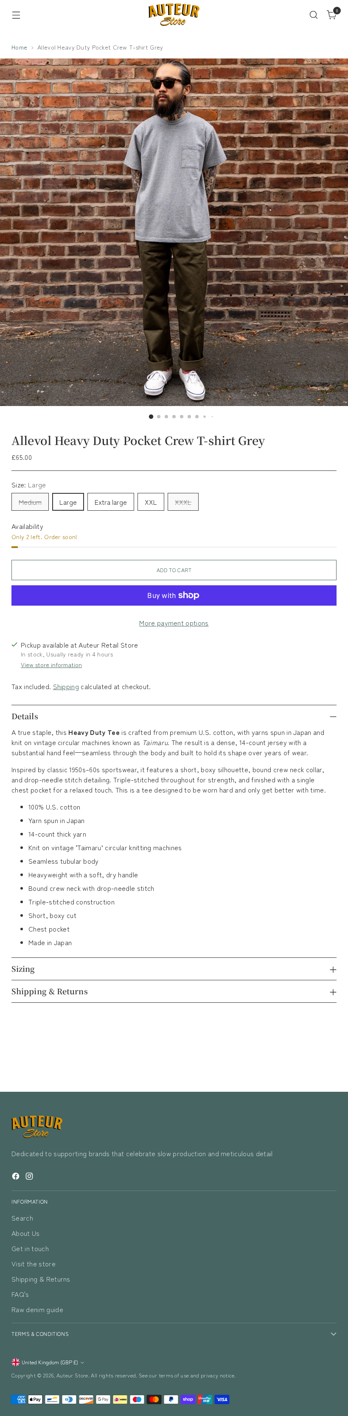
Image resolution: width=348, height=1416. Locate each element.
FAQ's (20, 1294)
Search (22, 1218)
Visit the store (33, 1263)
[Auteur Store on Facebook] (16, 1177)
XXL (151, 502)
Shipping (66, 686)
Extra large (111, 502)
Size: (28, 484)
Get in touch (30, 1248)
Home (19, 47)
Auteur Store (72, 1375)
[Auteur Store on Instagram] (30, 1177)
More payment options (173, 623)
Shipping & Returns (40, 1279)
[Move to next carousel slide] (329, 1062)
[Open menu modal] (16, 14)
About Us (25, 1233)
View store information (51, 664)
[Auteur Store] (174, 14)
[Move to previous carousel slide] (310, 1063)
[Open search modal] (314, 14)
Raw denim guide (37, 1309)
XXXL (183, 502)
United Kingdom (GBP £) (50, 1362)
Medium (30, 502)
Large (68, 502)
